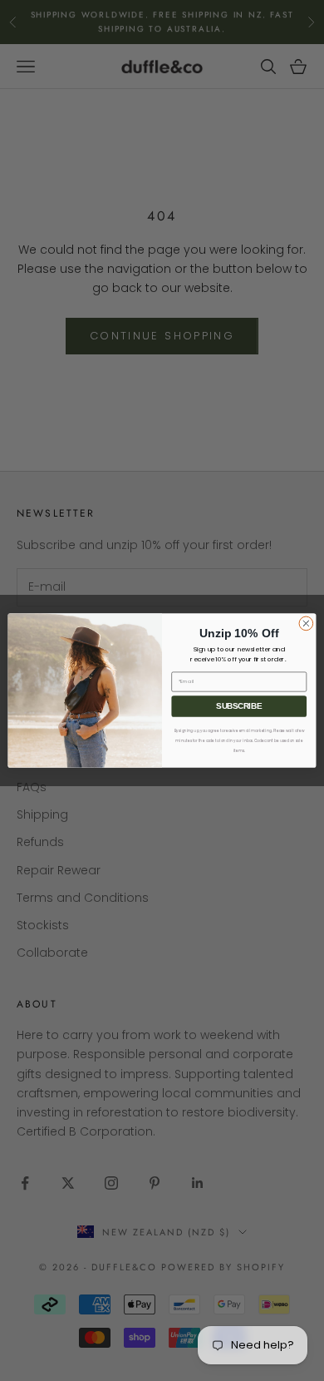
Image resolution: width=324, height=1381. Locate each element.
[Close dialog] (306, 623)
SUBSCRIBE (239, 706)
